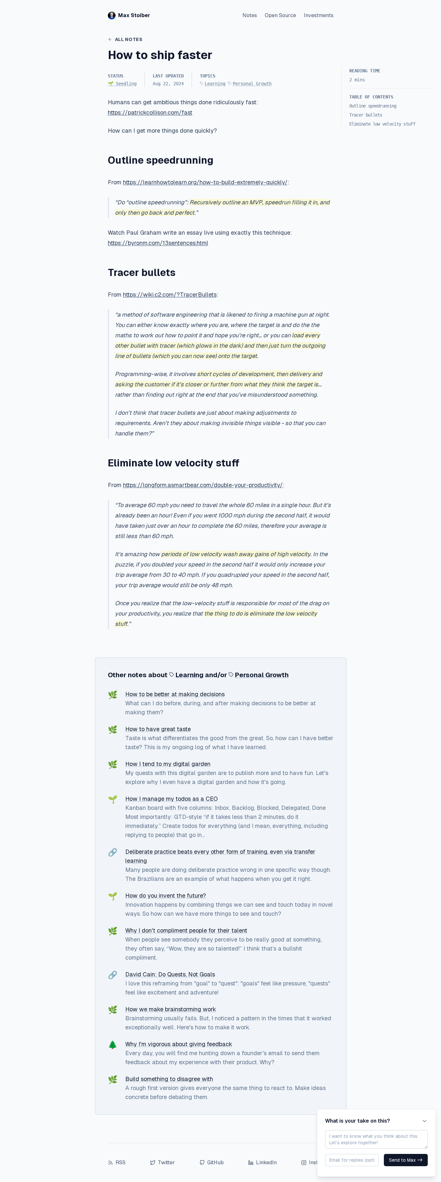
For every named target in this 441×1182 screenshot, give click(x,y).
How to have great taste (158, 729)
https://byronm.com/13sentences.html (158, 242)
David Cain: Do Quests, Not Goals (170, 974)
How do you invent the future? (165, 895)
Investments (318, 15)
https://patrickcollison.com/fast (150, 112)
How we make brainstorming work (170, 1009)
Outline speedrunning (372, 105)
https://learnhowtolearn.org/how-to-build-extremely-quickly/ (205, 182)
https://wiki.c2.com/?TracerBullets (170, 294)
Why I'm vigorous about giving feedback (178, 1044)
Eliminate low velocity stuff (382, 124)
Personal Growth (252, 83)
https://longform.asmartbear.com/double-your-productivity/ (203, 485)
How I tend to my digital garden (167, 763)
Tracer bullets (365, 114)
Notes (249, 15)
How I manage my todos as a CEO (171, 798)
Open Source (280, 15)
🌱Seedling (122, 83)
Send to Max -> (406, 1160)
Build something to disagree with (169, 1078)
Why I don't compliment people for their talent (186, 930)
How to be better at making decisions (175, 694)
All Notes (129, 39)
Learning (215, 83)
